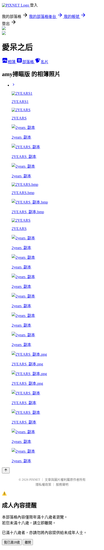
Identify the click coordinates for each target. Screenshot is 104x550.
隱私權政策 (43, 484)
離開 (28, 542)
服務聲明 (62, 484)
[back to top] (6, 470)
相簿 (12, 62)
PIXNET (34, 479)
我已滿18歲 (12, 542)
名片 (44, 62)
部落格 (28, 62)
